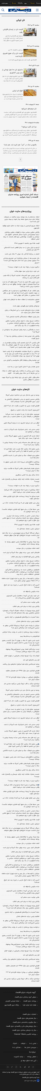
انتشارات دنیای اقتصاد (29, 1014)
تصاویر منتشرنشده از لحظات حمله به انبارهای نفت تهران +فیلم (21, 300)
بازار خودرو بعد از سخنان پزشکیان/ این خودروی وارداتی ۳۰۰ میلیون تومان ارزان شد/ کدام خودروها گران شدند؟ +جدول (21, 260)
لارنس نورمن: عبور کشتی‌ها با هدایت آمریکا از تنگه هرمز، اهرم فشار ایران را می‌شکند (21, 276)
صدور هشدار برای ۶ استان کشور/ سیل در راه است (23, 367)
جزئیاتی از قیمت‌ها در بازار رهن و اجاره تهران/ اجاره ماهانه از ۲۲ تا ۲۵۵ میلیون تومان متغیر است (20, 579)
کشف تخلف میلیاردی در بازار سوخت (27, 548)
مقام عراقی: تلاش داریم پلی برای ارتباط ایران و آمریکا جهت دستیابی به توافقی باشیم (20, 378)
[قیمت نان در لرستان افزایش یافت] (30, 32)
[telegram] (25, 1067)
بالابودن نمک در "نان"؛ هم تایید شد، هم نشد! (20, 145)
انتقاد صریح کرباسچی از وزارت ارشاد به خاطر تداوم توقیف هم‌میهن (20, 227)
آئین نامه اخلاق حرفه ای (28, 1061)
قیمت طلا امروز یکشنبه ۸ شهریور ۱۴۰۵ (26, 243)
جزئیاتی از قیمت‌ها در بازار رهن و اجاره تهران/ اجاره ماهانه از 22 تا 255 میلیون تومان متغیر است (20, 874)
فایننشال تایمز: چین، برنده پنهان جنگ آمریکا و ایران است (21, 552)
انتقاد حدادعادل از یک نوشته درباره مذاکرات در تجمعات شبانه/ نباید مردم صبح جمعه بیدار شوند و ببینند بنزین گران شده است (21, 219)
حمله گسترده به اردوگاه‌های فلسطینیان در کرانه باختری (22, 617)
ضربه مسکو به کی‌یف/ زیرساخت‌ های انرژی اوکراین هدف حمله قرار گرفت (21, 497)
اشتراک (15, 1043)
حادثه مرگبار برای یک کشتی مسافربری (27, 475)
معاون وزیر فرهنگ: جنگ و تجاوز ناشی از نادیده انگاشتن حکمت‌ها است (21, 456)
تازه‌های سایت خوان (20, 389)
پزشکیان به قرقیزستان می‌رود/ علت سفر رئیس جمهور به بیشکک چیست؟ (21, 463)
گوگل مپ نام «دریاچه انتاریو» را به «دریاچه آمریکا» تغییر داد (21, 424)
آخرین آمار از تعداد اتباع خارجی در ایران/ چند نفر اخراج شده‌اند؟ (21, 586)
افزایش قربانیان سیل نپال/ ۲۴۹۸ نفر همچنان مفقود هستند (22, 672)
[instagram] (33, 1067)
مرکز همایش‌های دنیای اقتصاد (26, 1018)
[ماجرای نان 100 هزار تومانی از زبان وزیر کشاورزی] (30, 72)
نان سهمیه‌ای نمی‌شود (29, 108)
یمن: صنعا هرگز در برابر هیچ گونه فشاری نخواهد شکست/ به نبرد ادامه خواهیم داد (20, 510)
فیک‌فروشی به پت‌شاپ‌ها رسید (29, 636)
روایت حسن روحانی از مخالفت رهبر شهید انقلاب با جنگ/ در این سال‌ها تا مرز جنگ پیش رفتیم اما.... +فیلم (20, 372)
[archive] (8, 1067)
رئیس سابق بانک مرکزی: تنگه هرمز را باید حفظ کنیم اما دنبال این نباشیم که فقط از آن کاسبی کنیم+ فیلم (21, 450)
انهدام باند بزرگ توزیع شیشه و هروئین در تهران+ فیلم (21, 656)
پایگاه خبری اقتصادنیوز (11, 1005)
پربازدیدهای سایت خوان (20, 211)
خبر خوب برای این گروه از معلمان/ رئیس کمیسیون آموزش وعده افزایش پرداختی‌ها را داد (22, 597)
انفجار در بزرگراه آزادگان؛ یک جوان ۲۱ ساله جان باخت (22, 254)
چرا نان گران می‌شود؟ (29, 127)
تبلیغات (23, 1043)
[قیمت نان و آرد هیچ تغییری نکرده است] (30, 53)
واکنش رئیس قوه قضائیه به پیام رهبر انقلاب (25, 557)
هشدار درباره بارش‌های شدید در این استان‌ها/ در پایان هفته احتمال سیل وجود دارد (22, 311)
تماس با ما (32, 1043)
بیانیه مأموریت (18, 1057)
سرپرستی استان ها (30, 1047)
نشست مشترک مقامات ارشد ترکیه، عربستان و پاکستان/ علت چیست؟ (20, 480)
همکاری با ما (16, 1047)
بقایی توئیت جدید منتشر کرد (30, 602)
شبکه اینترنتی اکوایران (12, 1001)
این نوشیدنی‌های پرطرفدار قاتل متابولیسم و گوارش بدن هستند (21, 361)
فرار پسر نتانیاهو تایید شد (31, 660)
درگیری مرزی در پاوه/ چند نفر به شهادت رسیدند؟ (23, 267)
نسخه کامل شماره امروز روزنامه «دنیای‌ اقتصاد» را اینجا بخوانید (23, 195)
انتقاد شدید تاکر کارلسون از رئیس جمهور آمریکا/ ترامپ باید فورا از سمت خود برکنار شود (21, 437)
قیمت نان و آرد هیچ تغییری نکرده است (13, 55)
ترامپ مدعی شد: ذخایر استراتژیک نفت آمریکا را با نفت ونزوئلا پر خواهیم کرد (21, 430)
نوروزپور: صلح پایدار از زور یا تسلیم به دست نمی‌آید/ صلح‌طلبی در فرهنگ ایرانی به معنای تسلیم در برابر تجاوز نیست (21, 416)
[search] (3, 10)
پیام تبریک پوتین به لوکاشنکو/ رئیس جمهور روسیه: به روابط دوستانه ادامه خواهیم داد (22, 543)
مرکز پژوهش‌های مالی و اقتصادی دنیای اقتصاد (21, 1026)
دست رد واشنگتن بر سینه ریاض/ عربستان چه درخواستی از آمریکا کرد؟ (20, 331)
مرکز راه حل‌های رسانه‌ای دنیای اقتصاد (24, 1030)
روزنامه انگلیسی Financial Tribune (25, 1034)
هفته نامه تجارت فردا (29, 1005)
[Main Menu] (37, 10)
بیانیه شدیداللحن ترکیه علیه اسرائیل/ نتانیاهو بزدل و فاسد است (21, 665)
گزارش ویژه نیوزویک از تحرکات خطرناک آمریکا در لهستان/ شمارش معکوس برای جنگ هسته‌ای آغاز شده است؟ (21, 612)
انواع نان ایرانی (17, 90)
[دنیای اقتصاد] (19, 10)
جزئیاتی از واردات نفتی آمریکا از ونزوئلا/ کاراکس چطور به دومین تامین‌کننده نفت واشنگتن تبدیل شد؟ (21, 626)
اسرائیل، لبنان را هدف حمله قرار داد (28, 529)
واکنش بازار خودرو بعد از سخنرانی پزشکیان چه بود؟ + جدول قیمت (21, 337)
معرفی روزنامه (31, 1057)
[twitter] (29, 1067)
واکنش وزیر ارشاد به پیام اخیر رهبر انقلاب (26, 606)
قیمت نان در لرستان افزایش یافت (13, 31)
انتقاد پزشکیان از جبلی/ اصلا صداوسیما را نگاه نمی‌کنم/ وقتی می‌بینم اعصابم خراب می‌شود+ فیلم (21, 491)
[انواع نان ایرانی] (30, 92)
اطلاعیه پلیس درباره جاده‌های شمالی (27, 621)
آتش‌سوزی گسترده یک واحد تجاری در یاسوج (25, 410)
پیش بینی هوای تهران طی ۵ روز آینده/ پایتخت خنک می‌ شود (21, 504)
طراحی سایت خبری (31, 1081)
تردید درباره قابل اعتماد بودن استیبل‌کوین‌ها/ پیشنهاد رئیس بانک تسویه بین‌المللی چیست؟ (22, 650)
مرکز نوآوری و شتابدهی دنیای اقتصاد (24, 1022)
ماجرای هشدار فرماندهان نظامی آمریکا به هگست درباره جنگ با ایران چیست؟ (21, 469)
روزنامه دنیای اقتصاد (29, 1001)
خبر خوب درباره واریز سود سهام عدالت (26, 271)
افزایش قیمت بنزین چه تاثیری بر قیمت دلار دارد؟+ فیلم (21, 406)
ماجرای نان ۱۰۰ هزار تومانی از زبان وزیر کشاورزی (12, 71)
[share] (16, 1067)
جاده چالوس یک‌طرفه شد (31, 591)
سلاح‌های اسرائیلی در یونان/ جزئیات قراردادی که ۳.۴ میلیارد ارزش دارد (22, 678)
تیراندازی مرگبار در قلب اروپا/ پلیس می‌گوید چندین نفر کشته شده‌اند (21, 685)
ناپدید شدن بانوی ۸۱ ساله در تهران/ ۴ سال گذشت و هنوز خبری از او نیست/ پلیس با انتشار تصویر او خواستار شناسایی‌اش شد (20, 642)
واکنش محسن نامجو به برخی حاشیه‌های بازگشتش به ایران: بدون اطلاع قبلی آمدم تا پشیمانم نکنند (22, 400)
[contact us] (12, 1067)
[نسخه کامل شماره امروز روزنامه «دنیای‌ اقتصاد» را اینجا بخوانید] (20, 179)
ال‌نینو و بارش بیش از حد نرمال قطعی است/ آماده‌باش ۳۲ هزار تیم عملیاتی (21, 248)
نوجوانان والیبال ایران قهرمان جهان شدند (26, 306)
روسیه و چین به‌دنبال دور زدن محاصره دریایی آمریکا (22, 395)
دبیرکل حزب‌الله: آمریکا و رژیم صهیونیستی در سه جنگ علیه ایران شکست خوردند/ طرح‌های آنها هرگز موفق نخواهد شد (20, 535)
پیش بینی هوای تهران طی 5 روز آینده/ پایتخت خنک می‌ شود (21, 799)
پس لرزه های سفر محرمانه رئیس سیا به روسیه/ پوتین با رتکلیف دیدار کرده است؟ (21, 443)
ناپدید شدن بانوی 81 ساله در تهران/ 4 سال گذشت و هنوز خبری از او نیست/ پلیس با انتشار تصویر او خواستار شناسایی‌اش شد (20, 937)
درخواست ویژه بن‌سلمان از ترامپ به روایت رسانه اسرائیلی (20, 632)
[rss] (20, 1067)
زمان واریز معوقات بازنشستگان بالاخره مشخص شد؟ (22, 317)
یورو (22, 3)
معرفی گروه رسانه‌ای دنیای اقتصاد (25, 997)
